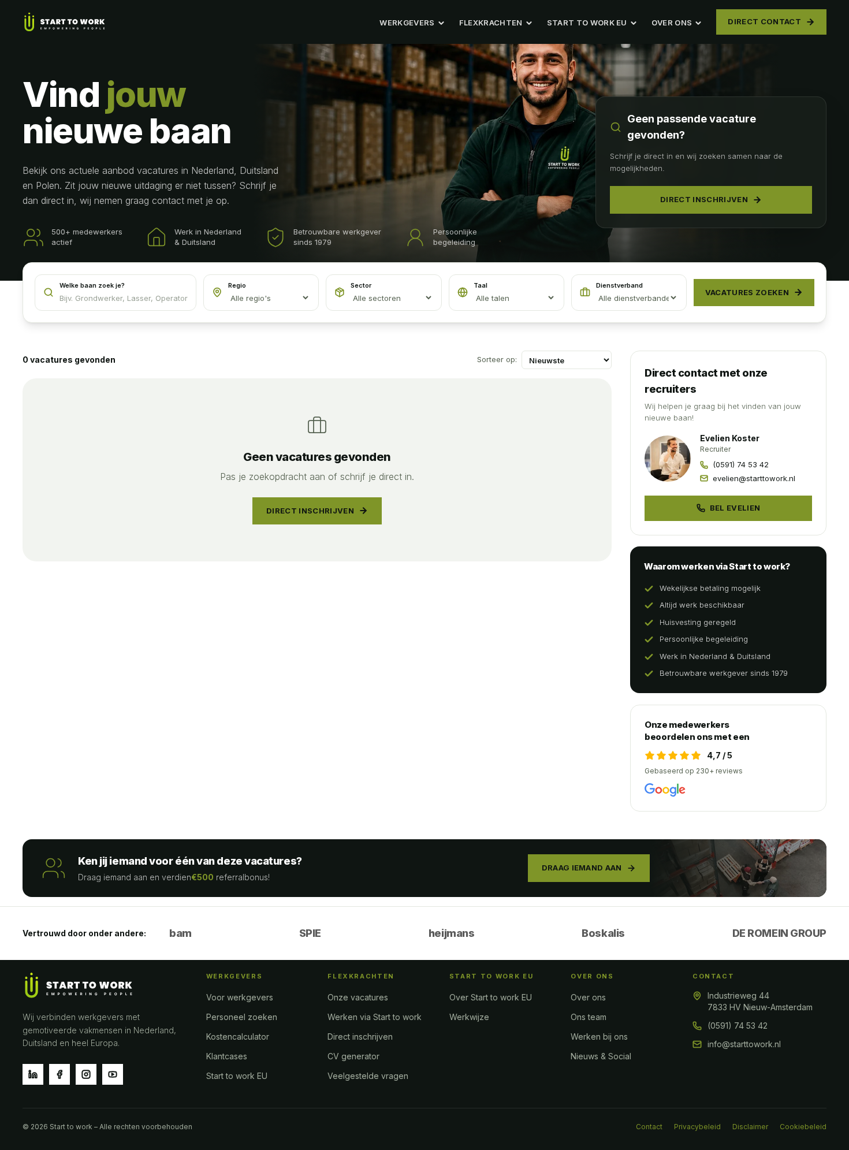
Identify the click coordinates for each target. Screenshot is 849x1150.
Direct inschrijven (704, 199)
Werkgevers (406, 22)
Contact (649, 1126)
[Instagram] (86, 1074)
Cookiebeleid (803, 1126)
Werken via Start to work (374, 1017)
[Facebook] (59, 1074)
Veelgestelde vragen (367, 1076)
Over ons (671, 22)
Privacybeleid (697, 1126)
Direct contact (764, 21)
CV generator (353, 1056)
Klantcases (226, 1056)
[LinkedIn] (33, 1074)
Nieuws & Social (601, 1056)
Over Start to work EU (490, 997)
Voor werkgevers (239, 997)
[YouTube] (112, 1074)
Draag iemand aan (582, 867)
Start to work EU (236, 1076)
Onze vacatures (357, 997)
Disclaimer (750, 1126)
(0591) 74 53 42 (738, 1025)
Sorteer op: (497, 359)
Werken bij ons (599, 1036)
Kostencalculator (237, 1036)
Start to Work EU (587, 22)
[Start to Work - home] (65, 22)
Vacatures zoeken (747, 292)
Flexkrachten (491, 22)
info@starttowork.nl (744, 1044)
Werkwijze (469, 1017)
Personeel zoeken (241, 1017)
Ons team (588, 1017)
